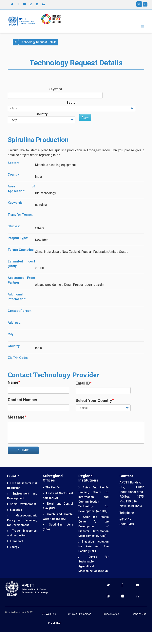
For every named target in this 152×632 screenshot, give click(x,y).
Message (16, 417)
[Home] (22, 21)
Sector (71, 102)
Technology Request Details (38, 42)
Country (42, 114)
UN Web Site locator (79, 613)
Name (13, 382)
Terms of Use (138, 613)
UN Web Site (49, 613)
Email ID (83, 383)
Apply (85, 117)
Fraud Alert (54, 623)
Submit (23, 450)
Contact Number (22, 399)
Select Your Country (94, 400)
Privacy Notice (111, 613)
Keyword (55, 89)
